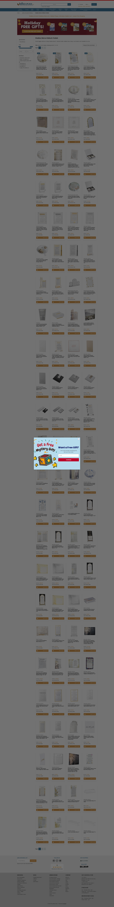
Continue (68, 459)
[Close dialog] (79, 439)
